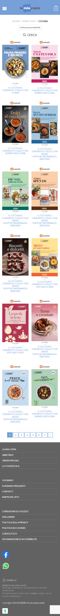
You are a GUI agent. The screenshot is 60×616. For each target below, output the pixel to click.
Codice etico (9, 533)
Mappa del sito (10, 497)
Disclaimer (8, 517)
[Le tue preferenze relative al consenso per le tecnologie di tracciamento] (5, 611)
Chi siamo (7, 480)
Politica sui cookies (13, 528)
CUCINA (15, 83)
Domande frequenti (13, 486)
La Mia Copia (9, 449)
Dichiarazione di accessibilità (19, 539)
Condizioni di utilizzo (15, 511)
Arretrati (29, 21)
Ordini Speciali (10, 460)
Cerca (32, 35)
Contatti (7, 491)
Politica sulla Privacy (15, 522)
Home (16, 21)
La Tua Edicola (10, 466)
